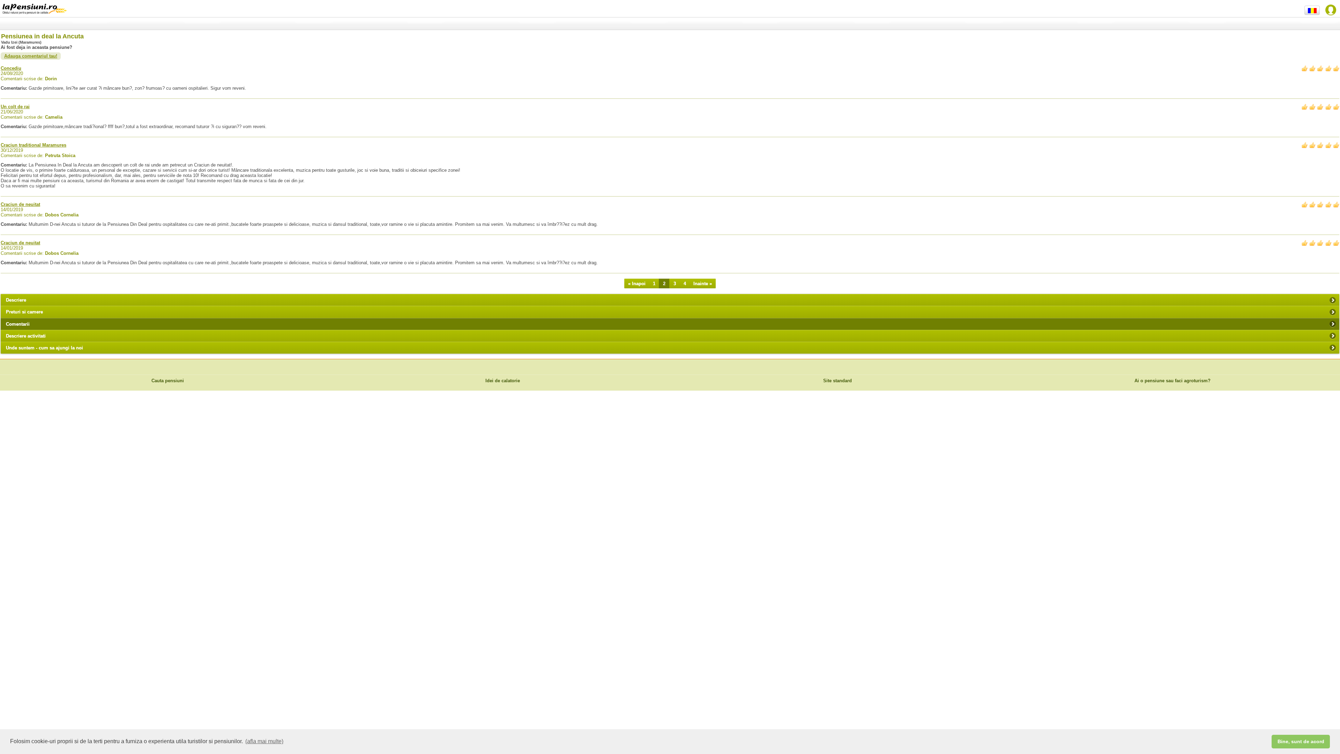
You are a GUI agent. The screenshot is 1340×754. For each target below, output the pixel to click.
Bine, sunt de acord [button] (1301, 741)
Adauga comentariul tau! (30, 56)
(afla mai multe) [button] (264, 741)
